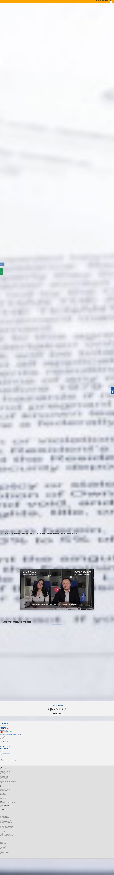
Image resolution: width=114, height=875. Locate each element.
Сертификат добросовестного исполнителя (9, 828)
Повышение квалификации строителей (8, 781)
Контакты (2, 854)
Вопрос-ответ (3, 843)
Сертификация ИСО (4, 815)
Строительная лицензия (5, 780)
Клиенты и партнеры (4, 852)
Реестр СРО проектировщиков (6, 835)
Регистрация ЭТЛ (3, 810)
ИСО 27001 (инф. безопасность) (6, 822)
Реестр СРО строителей (5, 834)
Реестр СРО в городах (4, 833)
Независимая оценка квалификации (7, 802)
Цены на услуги (3, 842)
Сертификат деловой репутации (6, 827)
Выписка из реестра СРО (5, 776)
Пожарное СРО (3, 798)
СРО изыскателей (3, 772)
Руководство (2, 848)
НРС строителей (3, 787)
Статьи (1, 844)
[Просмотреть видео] (57, 590)
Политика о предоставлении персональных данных (10, 734)
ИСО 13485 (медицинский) (5, 823)
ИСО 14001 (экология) (4, 817)
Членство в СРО (3, 778)
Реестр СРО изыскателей (5, 836)
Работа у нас (2, 847)
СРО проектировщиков (5, 771)
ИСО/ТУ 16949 (3, 825)
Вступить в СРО (3, 768)
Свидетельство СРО (4, 777)
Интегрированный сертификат (6, 820)
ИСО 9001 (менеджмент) (5, 816)
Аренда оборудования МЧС (6, 797)
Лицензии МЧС (3, 794)
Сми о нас (2, 853)
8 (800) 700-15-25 (57, 709)
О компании (2, 841)
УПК (1, 782)
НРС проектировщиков (5, 789)
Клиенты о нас (3, 851)
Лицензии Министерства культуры (7, 795)
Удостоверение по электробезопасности (8, 806)
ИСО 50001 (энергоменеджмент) (6, 826)
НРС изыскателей (3, 790)
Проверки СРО (3, 773)
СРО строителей (3, 769)
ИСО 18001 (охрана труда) (5, 818)
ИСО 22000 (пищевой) (4, 821)
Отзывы (1, 849)
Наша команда (3, 846)
